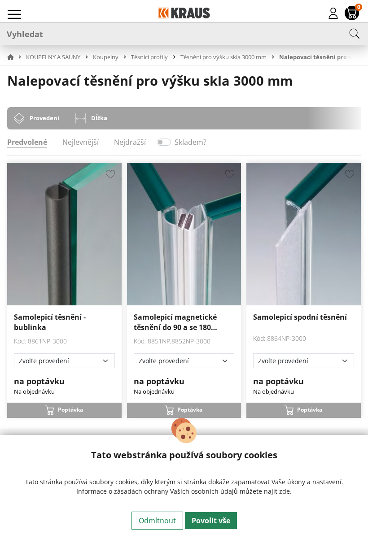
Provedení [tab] (44, 118)
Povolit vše (211, 521)
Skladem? (190, 142)
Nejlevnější (80, 142)
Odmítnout (157, 521)
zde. (285, 491)
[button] (15, 56)
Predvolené (27, 142)
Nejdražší (130, 142)
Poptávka (70, 409)
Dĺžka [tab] (99, 118)
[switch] (164, 142)
